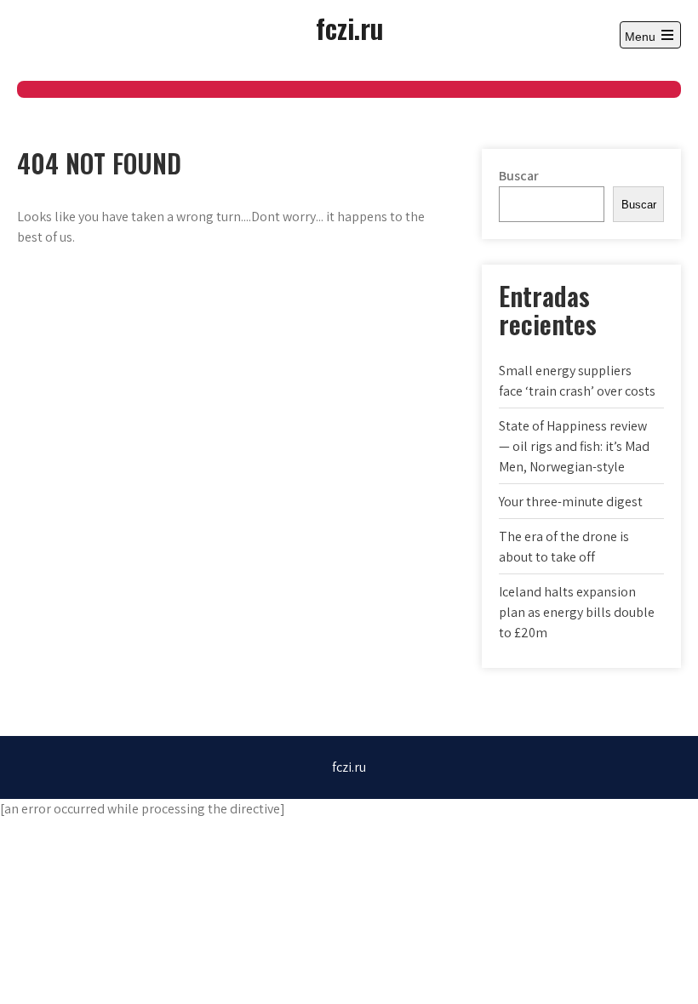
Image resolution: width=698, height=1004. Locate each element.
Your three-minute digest (571, 502)
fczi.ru (349, 28)
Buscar (519, 176)
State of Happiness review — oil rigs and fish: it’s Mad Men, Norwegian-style (574, 446)
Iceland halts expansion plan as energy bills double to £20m (577, 612)
